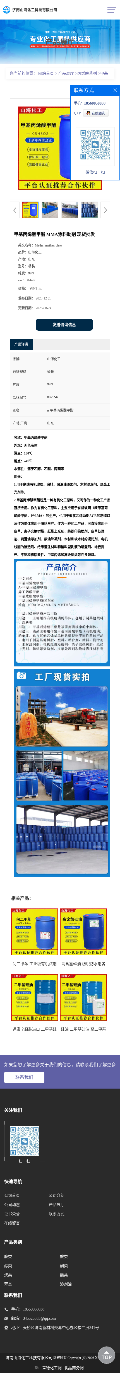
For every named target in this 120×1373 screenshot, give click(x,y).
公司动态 (12, 1205)
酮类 (64, 1266)
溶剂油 (66, 1284)
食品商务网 (74, 1368)
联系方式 (56, 1214)
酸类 (64, 1256)
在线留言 (12, 1223)
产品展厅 (66, 73)
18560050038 (33, 1309)
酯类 (64, 1275)
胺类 (8, 1256)
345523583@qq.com (39, 1318)
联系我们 (24, 1077)
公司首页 (12, 1195)
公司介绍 (56, 1195)
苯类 (8, 1284)
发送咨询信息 (64, 325)
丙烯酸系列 (87, 73)
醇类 (8, 1266)
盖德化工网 (52, 1368)
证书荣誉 (12, 1214)
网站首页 (46, 73)
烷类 (8, 1275)
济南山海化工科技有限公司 (29, 1358)
